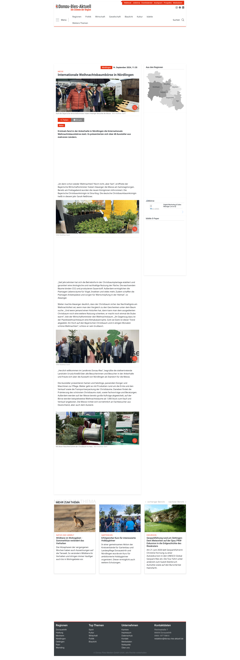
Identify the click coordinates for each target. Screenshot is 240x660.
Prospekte (168, 3)
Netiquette (126, 644)
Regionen (76, 16)
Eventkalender (147, 3)
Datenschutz (127, 635)
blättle (150, 16)
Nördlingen (61, 638)
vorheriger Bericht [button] (156, 501)
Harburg (59, 632)
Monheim (60, 635)
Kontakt (125, 638)
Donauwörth (61, 629)
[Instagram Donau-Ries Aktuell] (177, 7)
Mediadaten (177, 3)
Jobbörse (136, 3)
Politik (88, 16)
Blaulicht (129, 16)
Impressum (126, 632)
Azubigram (158, 3)
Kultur (140, 16)
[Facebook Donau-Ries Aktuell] (180, 7)
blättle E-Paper (152, 218)
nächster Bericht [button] (176, 501)
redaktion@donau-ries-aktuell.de (168, 638)
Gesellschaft (115, 16)
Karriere (125, 629)
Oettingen (60, 641)
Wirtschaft (100, 16)
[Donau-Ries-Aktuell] (73, 8)
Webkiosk (127, 3)
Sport (91, 629)
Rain (58, 644)
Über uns (126, 647)
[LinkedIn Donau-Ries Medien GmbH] (183, 7)
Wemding (60, 647)
